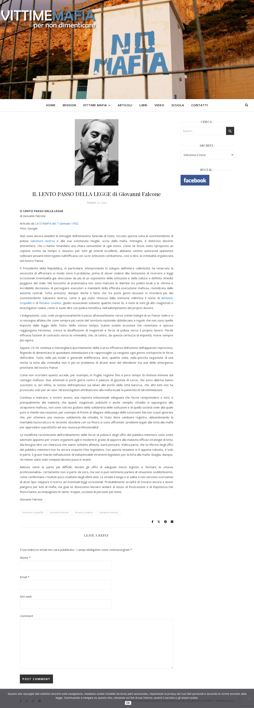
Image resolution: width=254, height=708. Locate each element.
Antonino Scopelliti (32, 512)
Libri (143, 105)
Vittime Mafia (95, 105)
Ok (128, 702)
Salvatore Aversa (42, 241)
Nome (25, 558)
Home (51, 105)
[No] (249, 698)
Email (24, 577)
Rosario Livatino (50, 303)
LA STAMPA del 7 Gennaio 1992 (56, 223)
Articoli (125, 105)
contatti (199, 105)
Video (159, 105)
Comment (26, 616)
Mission (69, 105)
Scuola (177, 105)
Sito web (26, 596)
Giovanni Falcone (59, 512)
